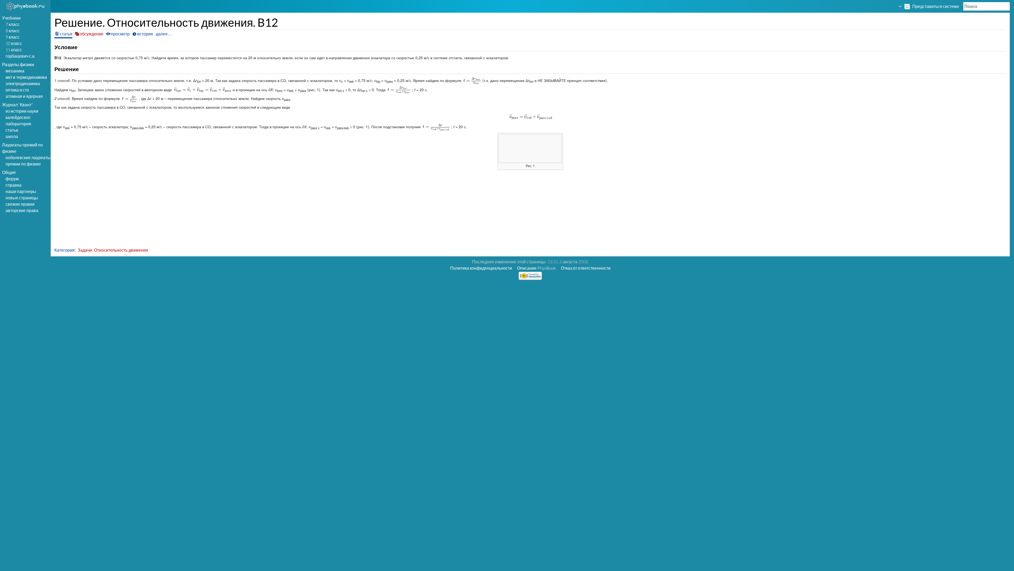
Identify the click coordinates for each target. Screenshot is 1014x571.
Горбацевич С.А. (20, 55)
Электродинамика (23, 83)
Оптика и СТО (17, 89)
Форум (12, 178)
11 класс (14, 49)
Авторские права (22, 210)
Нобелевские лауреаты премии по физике (28, 160)
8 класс (13, 30)
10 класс (14, 43)
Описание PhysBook (536, 267)
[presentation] (471, 80)
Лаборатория (18, 123)
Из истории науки (22, 110)
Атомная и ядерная (24, 96)
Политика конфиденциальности (481, 267)
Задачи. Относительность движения (113, 250)
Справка (13, 184)
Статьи (12, 129)
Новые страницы (22, 197)
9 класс (13, 36)
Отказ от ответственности (586, 267)
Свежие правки (20, 203)
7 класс (13, 24)
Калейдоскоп (18, 117)
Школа (12, 136)
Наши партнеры (21, 191)
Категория (64, 250)
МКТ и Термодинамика (26, 77)
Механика (15, 70)
